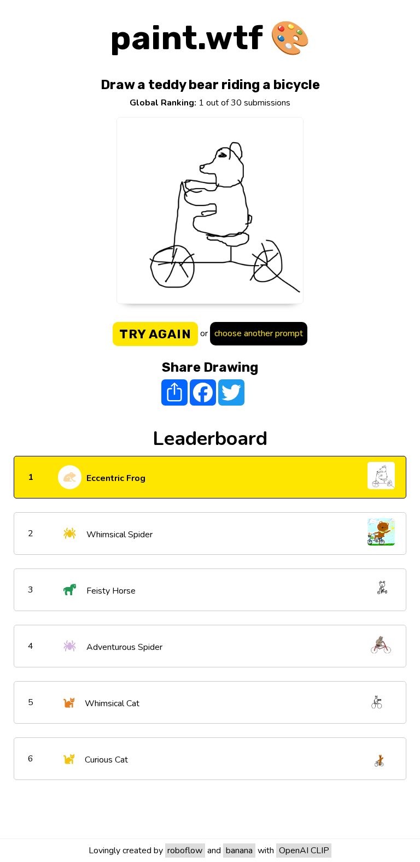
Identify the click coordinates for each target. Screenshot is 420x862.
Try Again (155, 334)
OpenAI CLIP (304, 851)
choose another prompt (258, 333)
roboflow (184, 851)
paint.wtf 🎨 (210, 38)
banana (239, 851)
